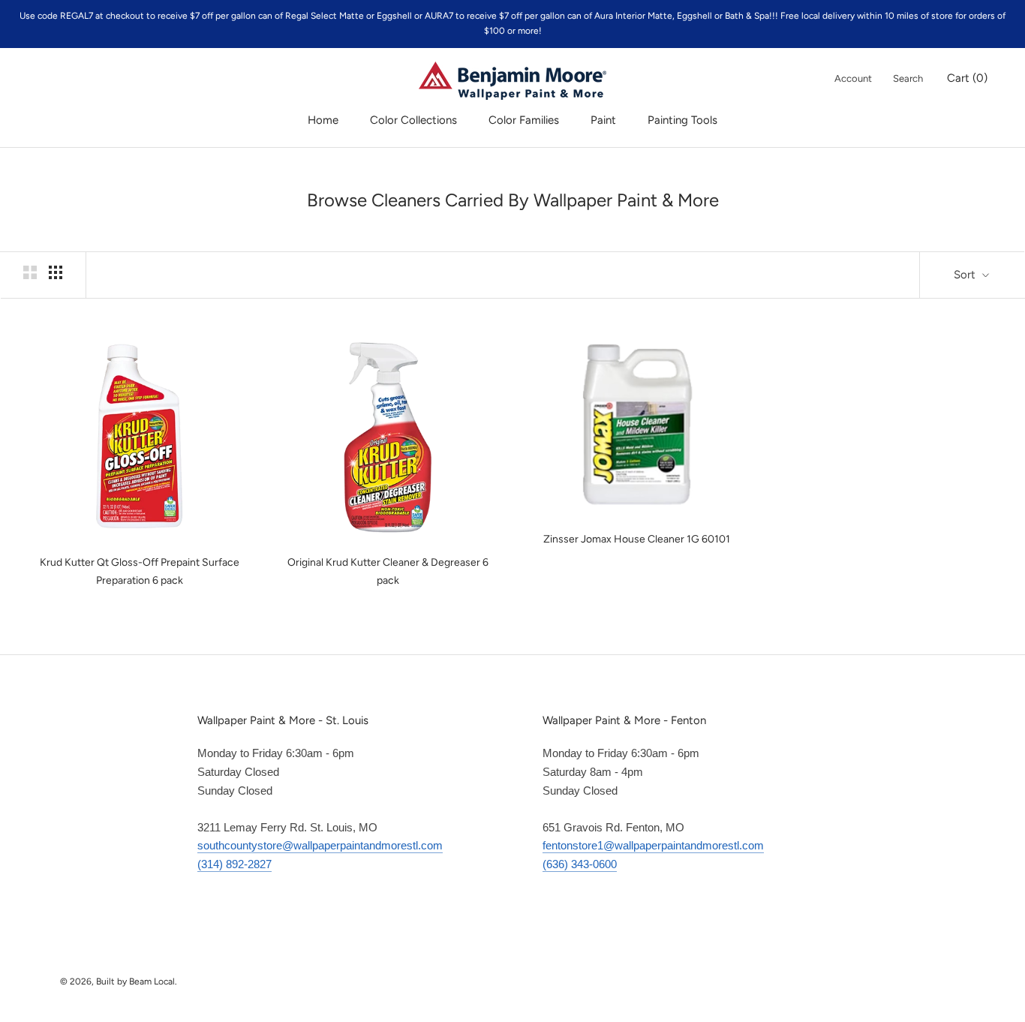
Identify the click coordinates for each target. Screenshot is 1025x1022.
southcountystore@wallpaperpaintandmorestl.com (320, 845)
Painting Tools (682, 120)
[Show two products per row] (30, 272)
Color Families (523, 120)
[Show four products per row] (55, 272)
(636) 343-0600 (580, 864)
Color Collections (413, 120)
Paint (603, 120)
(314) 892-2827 (234, 864)
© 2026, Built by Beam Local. (118, 981)
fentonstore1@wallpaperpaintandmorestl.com (653, 845)
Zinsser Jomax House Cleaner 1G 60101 (636, 539)
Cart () (967, 78)
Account (853, 78)
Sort (966, 274)
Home (323, 120)
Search (908, 78)
